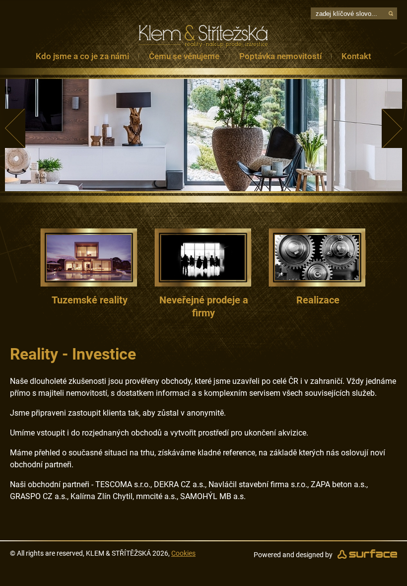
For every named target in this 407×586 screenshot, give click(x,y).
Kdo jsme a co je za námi (82, 56)
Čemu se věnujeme (184, 56)
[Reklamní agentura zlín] (367, 555)
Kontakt (356, 56)
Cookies (183, 553)
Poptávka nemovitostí (280, 56)
